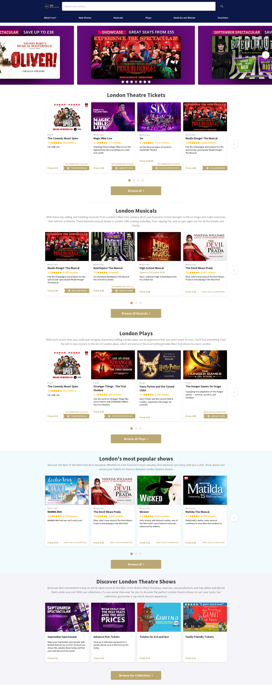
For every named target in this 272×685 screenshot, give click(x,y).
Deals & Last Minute (184, 17)
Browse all (135, 191)
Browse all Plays (135, 439)
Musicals (118, 17)
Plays (148, 17)
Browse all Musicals (135, 313)
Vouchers (223, 17)
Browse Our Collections (134, 675)
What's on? (50, 17)
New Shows (85, 17)
